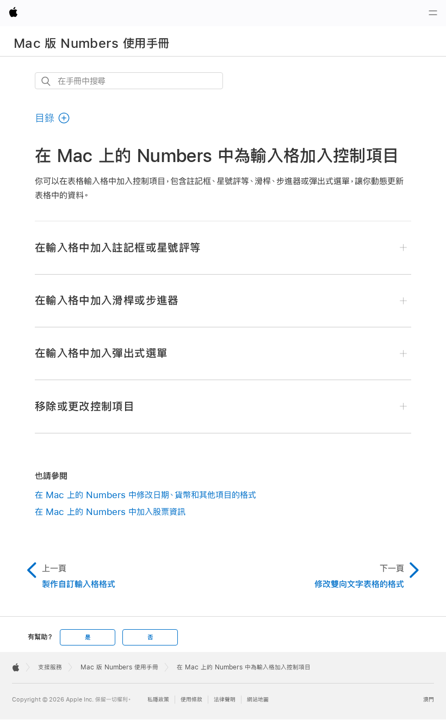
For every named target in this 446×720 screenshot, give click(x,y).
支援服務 (50, 667)
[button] (52, 118)
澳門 (428, 700)
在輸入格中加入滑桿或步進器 (107, 300)
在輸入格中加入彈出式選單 (101, 353)
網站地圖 (258, 700)
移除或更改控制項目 (84, 406)
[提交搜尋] (46, 81)
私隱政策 (158, 700)
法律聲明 (225, 700)
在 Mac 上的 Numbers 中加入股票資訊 (110, 511)
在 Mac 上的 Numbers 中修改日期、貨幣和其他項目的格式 (145, 494)
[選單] (433, 13)
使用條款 (191, 700)
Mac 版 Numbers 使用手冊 (91, 42)
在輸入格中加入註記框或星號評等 (118, 247)
